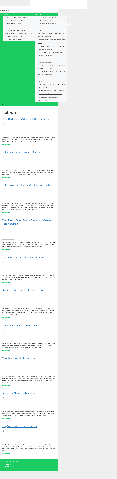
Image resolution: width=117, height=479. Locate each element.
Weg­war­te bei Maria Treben (47, 24)
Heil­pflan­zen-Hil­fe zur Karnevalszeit (19, 325)
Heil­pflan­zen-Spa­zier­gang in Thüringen (21, 152)
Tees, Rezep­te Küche (14, 24)
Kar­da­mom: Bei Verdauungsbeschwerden (51, 90)
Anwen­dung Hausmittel (15, 20)
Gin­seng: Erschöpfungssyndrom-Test (50, 94)
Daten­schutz (9, 466)
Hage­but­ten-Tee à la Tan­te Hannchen (19, 426)
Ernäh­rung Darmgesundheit (16, 30)
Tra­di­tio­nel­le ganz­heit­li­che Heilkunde (20, 33)
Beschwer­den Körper (14, 27)
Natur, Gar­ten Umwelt (14, 39)
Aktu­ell (39, 14)
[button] (2, 105)
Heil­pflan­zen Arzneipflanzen (17, 17)
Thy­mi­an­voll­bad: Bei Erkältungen (18, 358)
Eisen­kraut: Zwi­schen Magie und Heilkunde (23, 257)
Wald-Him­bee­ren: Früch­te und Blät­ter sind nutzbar (26, 119)
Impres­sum (8, 465)
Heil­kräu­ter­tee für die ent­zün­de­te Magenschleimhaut (27, 185)
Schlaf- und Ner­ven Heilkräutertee (18, 393)
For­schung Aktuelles (14, 36)
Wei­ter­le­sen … (6, 144)
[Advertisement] (58, 4)
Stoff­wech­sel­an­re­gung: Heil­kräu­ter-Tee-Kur (24, 290)
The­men (6, 14)
